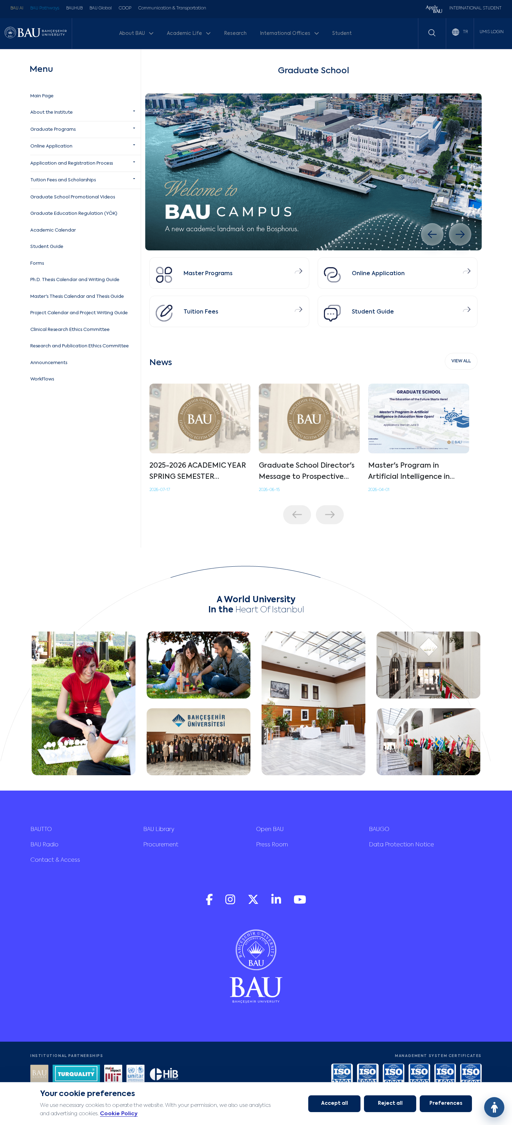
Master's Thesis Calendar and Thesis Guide (77, 296)
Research (235, 33)
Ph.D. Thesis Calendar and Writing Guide (74, 280)
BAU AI (16, 8)
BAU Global (101, 8)
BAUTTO (41, 829)
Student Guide (46, 246)
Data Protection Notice (401, 845)
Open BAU (270, 829)
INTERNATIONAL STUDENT (475, 8)
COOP (125, 8)
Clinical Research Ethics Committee (70, 329)
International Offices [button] (285, 33)
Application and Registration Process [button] (71, 163)
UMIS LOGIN (492, 32)
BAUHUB (74, 8)
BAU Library (158, 829)
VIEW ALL (461, 361)
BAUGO (379, 829)
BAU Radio (44, 845)
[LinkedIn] (277, 903)
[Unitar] (135, 1075)
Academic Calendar (53, 230)
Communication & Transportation (172, 8)
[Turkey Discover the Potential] (76, 1075)
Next (330, 514)
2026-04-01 (378, 490)
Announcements (48, 363)
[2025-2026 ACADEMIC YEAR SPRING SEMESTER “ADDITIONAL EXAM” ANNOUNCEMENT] (199, 418)
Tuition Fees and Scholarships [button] (63, 180)
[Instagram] (231, 903)
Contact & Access (55, 860)
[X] (254, 903)
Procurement (160, 845)
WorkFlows (42, 379)
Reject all (390, 1103)
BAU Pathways (44, 8)
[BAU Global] (39, 1075)
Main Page (42, 96)
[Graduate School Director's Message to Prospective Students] (309, 418)
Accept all (334, 1103)
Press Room (272, 845)
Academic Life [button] (185, 33)
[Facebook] (210, 903)
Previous (297, 514)
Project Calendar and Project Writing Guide (79, 313)
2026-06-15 (269, 490)
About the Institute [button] (51, 112)
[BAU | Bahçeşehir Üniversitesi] (35, 33)
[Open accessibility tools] (494, 1107)
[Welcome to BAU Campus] (313, 171)
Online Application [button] (51, 146)
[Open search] (432, 33)
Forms (37, 263)
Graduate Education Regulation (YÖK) (73, 213)
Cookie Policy (119, 1113)
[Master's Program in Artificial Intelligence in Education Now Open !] (418, 418)
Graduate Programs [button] (53, 129)
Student (342, 33)
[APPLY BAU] (434, 10)
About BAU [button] (132, 33)
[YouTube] (300, 903)
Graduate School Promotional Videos (72, 197)
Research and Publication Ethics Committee (79, 346)
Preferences (445, 1103)
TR (465, 32)
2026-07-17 (159, 490)
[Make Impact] (113, 1075)
